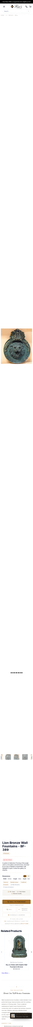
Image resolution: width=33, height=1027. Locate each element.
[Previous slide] (3, 346)
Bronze (11, 15)
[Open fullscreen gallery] (16, 346)
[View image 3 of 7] (8, 757)
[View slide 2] (13, 672)
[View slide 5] (18, 672)
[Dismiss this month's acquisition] (30, 1014)
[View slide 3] (14, 672)
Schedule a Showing (17, 915)
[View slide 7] (22, 672)
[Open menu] (4, 6)
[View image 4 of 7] (16, 757)
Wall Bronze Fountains (16, 962)
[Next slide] (29, 346)
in (24, 876)
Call (10, 909)
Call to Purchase (18, 902)
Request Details (25, 909)
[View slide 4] (16, 672)
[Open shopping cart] (30, 6)
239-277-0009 (24, 923)
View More (6, 973)
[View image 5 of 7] (25, 757)
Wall (16, 15)
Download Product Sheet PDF (17, 921)
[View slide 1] (11, 672)
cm (28, 876)
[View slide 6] (20, 672)
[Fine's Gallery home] (16, 6)
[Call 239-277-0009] (26, 6)
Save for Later (17, 919)
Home (2, 15)
